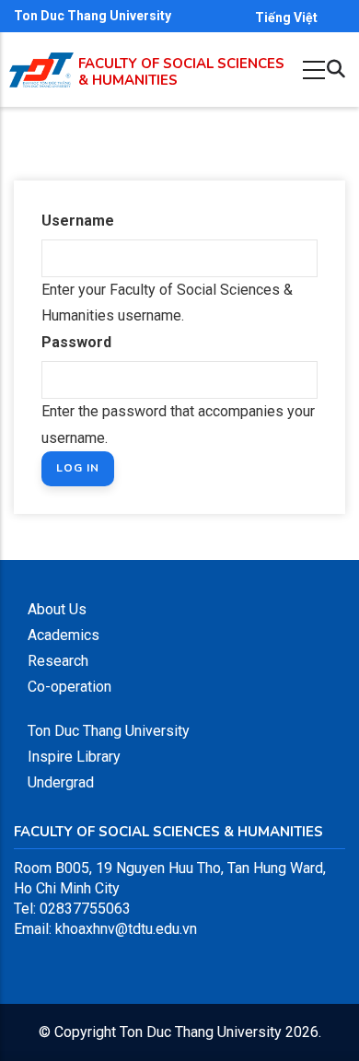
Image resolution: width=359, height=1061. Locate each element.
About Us (57, 609)
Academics (63, 635)
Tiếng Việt (286, 17)
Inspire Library (74, 756)
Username (77, 220)
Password (76, 342)
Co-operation (69, 686)
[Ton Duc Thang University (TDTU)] (41, 70)
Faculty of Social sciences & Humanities (181, 71)
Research (58, 661)
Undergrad (61, 782)
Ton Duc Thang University (92, 15)
